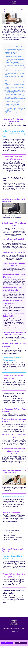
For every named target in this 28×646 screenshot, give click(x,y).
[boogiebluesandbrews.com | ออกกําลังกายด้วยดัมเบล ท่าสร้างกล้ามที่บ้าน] (14, 2)
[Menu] (2, 2)
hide (9, 45)
